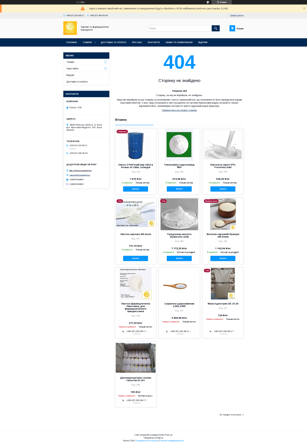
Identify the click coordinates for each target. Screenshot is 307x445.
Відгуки (202, 42)
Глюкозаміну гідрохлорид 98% (179, 166)
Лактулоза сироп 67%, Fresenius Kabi (223, 166)
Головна (71, 42)
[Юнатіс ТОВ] (70, 34)
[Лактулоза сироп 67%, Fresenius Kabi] (223, 145)
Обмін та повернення (179, 42)
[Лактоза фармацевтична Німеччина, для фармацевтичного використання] (135, 283)
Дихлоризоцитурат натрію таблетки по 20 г (135, 379)
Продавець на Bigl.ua (153, 438)
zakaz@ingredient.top (79, 175)
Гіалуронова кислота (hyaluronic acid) (179, 235)
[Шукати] (216, 28)
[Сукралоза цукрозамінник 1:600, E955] (179, 283)
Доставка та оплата (113, 42)
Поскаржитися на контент (146, 441)
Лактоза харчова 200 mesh (135, 234)
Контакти (154, 42)
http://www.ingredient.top (80, 170)
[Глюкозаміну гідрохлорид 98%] (179, 145)
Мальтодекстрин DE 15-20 (223, 303)
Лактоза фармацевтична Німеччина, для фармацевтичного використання (135, 307)
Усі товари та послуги (230, 414)
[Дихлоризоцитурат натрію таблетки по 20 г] (135, 358)
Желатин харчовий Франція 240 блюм (223, 235)
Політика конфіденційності (172, 441)
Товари (87, 42)
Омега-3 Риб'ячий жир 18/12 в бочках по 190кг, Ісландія (135, 166)
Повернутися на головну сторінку (179, 110)
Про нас (137, 42)
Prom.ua (168, 435)
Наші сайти (72, 68)
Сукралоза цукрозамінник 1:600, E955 (179, 304)
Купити (135, 189)
